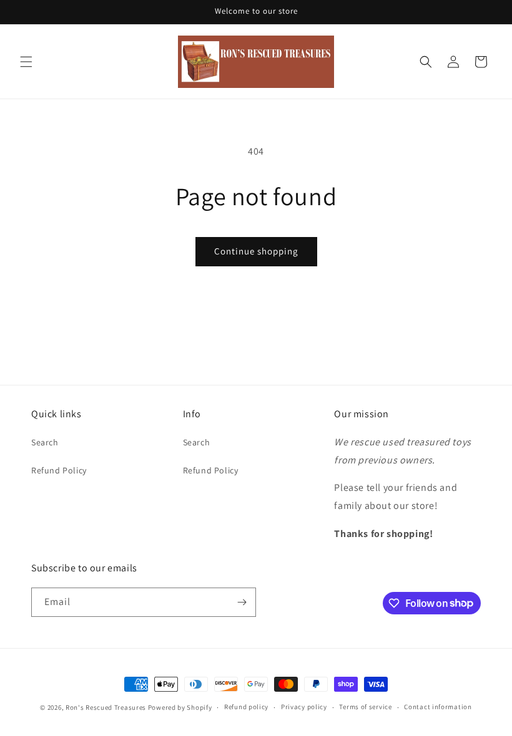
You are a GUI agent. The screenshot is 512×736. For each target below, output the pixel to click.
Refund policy (246, 706)
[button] (26, 61)
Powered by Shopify (180, 707)
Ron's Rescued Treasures (106, 707)
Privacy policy (304, 706)
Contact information (437, 706)
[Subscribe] (241, 602)
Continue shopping (256, 251)
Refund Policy (59, 470)
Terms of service (365, 706)
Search (45, 442)
